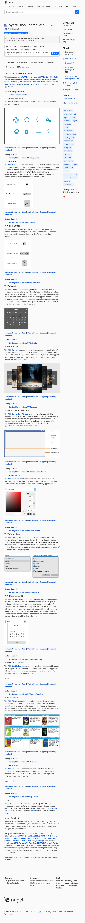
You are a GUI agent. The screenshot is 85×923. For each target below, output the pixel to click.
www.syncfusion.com (34, 857)
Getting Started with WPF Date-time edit (25, 659)
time (65, 177)
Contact (8, 878)
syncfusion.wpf (70, 114)
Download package (69, 68)
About (21, 911)
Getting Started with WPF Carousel (23, 407)
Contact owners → (69, 98)
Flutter (14, 836)
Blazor (7, 836)
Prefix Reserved (13, 29)
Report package (71, 89)
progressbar (69, 144)
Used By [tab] (51, 62)
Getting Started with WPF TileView (23, 762)
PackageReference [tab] (25, 46)
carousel (67, 157)
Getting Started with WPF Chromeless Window (28, 472)
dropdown (68, 151)
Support (43, 147)
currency (67, 124)
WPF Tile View (17, 84)
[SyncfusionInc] (65, 103)
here (33, 811)
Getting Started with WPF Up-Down (23, 796)
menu (66, 171)
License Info (70, 63)
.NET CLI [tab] (8, 46)
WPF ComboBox (25, 82)
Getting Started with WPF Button (22, 222)
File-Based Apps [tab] (25, 50)
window (67, 164)
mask (66, 127)
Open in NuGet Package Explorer (72, 77)
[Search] (77, 12)
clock (75, 164)
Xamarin (23, 840)
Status (33, 878)
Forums (51, 147)
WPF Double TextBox (16, 666)
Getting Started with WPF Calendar (23, 343)
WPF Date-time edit (41, 82)
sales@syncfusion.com (13, 857)
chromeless (68, 161)
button (72, 117)
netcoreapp (68, 184)
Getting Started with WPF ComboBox (24, 592)
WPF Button (44, 77)
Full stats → (67, 25)
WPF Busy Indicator (30, 77)
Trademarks (9, 914)
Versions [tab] (10, 67)
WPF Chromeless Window (45, 79)
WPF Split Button (15, 229)
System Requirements (18, 95)
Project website (71, 59)
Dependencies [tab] (38, 62)
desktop (67, 181)
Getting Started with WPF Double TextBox (26, 694)
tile (76, 174)
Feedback (8, 150)
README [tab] (10, 62)
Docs (24, 147)
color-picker (68, 167)
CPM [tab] (35, 46)
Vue (28, 838)
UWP (29, 840)
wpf (65, 117)
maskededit (68, 131)
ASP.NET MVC (34, 836)
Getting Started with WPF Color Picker (24, 530)
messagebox (69, 137)
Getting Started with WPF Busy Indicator (25, 158)
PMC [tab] (15, 46)
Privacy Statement (66, 911)
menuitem (68, 174)
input (75, 121)
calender (67, 154)
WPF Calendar (17, 79)
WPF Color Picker (11, 82)
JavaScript (8, 838)
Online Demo (32, 147)
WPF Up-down (33, 84)
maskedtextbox (70, 134)
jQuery (37, 838)
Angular (17, 838)
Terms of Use (31, 911)
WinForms (20, 843)
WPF (27, 843)
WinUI (31, 843)
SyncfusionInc (72, 103)
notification (68, 141)
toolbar (73, 177)
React (23, 838)
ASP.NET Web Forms (49, 836)
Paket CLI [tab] (43, 46)
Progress (67, 147)
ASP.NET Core (23, 836)
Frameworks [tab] (23, 62)
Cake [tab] (34, 50)
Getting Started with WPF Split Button (24, 282)
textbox (67, 121)
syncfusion (68, 111)
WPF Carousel (29, 79)
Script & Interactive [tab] (11, 50)
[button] (55, 53)
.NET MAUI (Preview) (43, 843)
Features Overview (12, 147)
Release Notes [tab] (24, 67)
